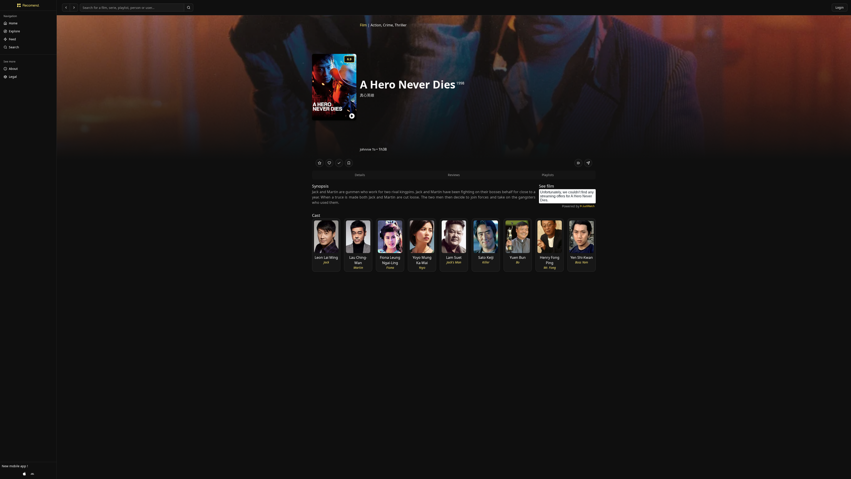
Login (839, 7)
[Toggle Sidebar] (56, 239)
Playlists (548, 175)
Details (360, 175)
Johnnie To (367, 149)
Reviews (454, 175)
